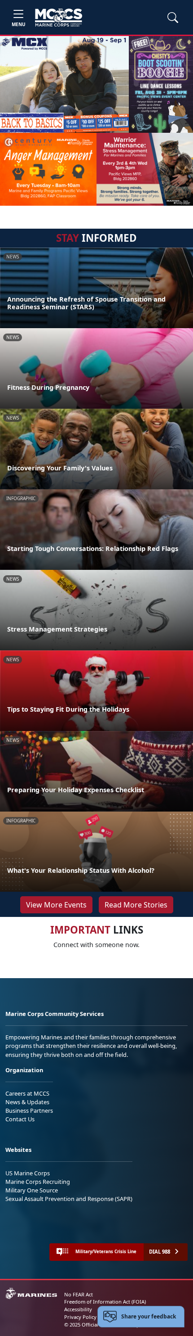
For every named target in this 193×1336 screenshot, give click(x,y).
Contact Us (20, 1119)
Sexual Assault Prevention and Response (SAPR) (68, 1199)
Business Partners (29, 1110)
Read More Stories (136, 905)
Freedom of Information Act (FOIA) (105, 1301)
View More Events (56, 905)
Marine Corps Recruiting (37, 1182)
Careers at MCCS (27, 1093)
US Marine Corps (27, 1173)
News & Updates (27, 1102)
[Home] (58, 17)
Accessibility (78, 1309)
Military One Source (31, 1190)
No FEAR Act (78, 1294)
